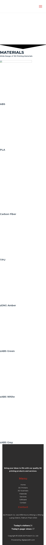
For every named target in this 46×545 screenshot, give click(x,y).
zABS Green (7, 351)
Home (23, 485)
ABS (2, 104)
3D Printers (23, 488)
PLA (2, 149)
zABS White (7, 396)
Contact (23, 503)
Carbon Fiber (8, 214)
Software (23, 500)
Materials (23, 494)
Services (23, 497)
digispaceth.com (28, 540)
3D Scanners (23, 491)
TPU (2, 259)
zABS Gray (6, 442)
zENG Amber (8, 305)
